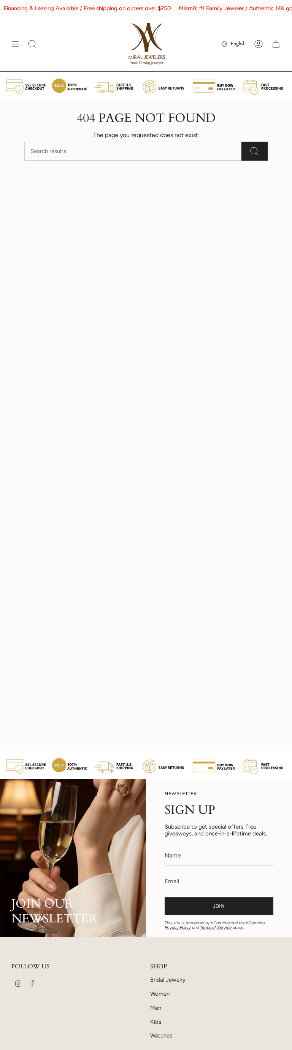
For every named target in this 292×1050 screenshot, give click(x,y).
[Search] (254, 151)
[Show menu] (15, 44)
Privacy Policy (178, 927)
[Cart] (276, 44)
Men (155, 1007)
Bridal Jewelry (168, 979)
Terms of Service (216, 927)
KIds (155, 1021)
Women (160, 993)
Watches (161, 1035)
